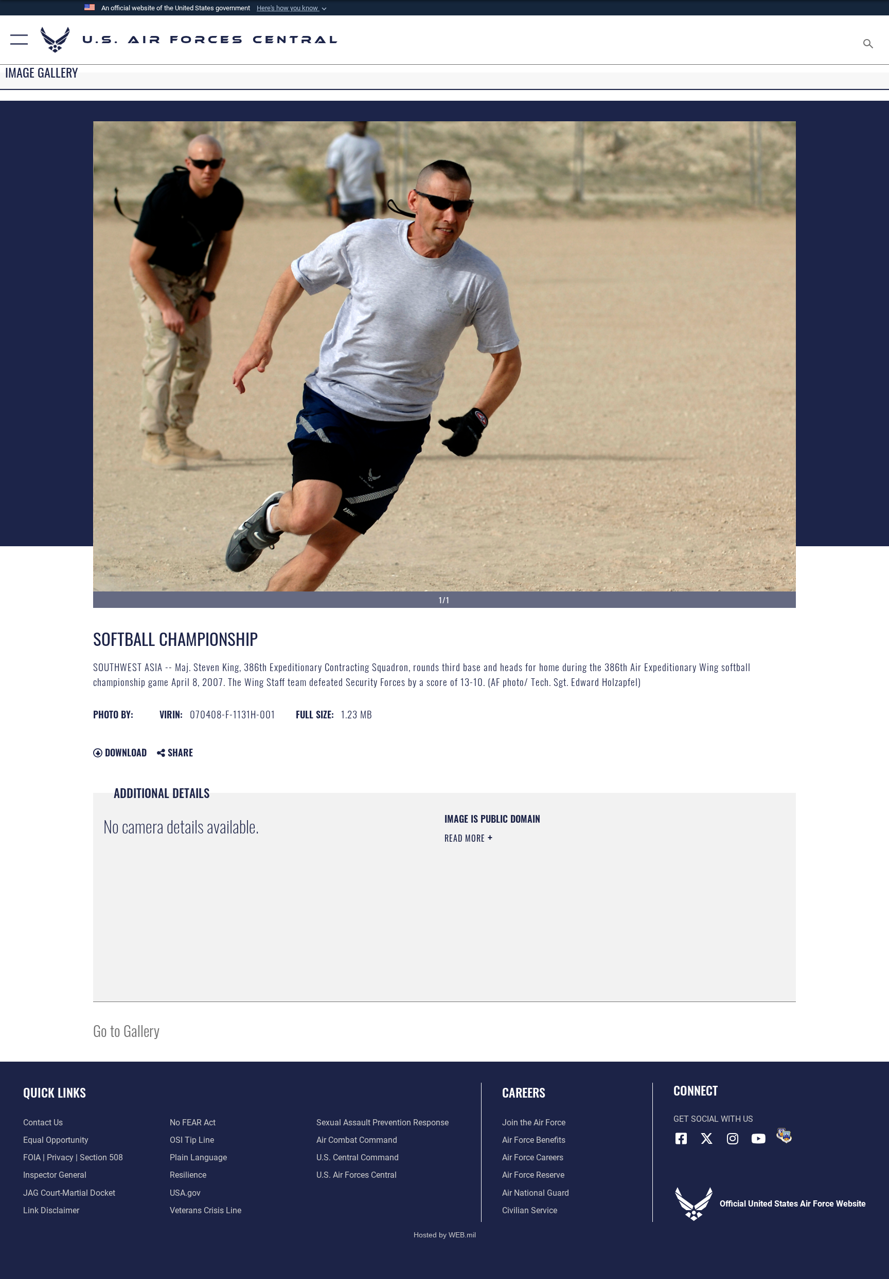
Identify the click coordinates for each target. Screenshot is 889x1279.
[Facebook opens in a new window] (681, 1138)
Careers (523, 1092)
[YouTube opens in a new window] (758, 1138)
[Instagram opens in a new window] (732, 1138)
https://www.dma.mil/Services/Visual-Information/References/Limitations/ (565, 903)
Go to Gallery (126, 1030)
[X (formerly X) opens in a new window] (707, 1138)
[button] (293, 8)
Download (124, 752)
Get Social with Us (713, 1119)
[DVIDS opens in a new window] (784, 1135)
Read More (466, 838)
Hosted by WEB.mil (445, 1235)
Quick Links (54, 1092)
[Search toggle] (869, 39)
